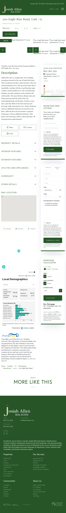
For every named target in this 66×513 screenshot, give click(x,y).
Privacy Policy (57, 144)
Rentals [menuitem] (35, 463)
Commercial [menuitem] (7, 467)
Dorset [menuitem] (5, 487)
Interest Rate (48, 287)
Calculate (50, 298)
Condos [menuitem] (6, 463)
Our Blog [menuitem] (36, 496)
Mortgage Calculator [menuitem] (40, 465)
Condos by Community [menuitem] (10, 465)
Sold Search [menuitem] (7, 476)
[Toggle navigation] (62, 9)
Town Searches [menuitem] (8, 471)
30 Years (48, 269)
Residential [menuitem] (7, 458)
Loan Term (47, 267)
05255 (15, 368)
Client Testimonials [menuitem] (39, 492)
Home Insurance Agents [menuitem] (41, 469)
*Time (45, 194)
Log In (57, 9)
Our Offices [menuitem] (37, 487)
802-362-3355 (59, 4)
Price (45, 273)
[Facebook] (4, 433)
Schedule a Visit (57, 168)
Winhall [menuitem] (5, 496)
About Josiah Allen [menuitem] (39, 485)
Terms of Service (57, 246)
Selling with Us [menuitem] (38, 461)
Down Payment (48, 280)
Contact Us (45, 81)
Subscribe (50, 149)
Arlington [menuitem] (6, 485)
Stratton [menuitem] (6, 494)
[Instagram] (7, 433)
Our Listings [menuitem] (7, 474)
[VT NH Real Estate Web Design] (57, 504)
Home (3, 366)
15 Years (56, 269)
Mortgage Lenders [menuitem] (39, 467)
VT (15, 366)
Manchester (7, 368)
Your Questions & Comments (51, 200)
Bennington (22, 366)
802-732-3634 (40, 4)
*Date (45, 187)
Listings (10, 366)
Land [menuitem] (5, 461)
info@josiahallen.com (27, 420)
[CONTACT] (10, 34)
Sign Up (51, 9)
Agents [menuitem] (35, 494)
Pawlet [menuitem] (5, 492)
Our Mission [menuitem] (37, 489)
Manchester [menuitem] (7, 489)
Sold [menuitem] (4, 469)
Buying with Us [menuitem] (38, 458)
